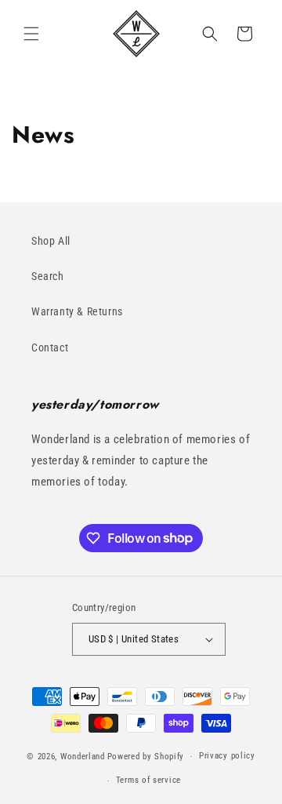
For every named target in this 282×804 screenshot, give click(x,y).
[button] (31, 33)
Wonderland (82, 756)
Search (47, 276)
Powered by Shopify (146, 756)
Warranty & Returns (77, 311)
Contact (49, 347)
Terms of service (148, 780)
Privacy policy (227, 756)
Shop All (50, 241)
